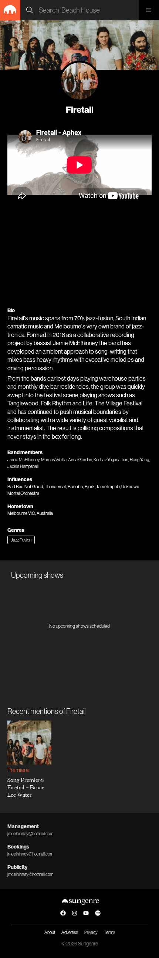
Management (23, 826)
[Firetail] (79, 81)
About (49, 932)
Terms (109, 932)
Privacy (91, 932)
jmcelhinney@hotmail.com (30, 833)
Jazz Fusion (21, 540)
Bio (11, 310)
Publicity (17, 867)
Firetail (80, 109)
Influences (19, 479)
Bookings (18, 846)
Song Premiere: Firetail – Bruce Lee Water (25, 787)
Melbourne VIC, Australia (30, 513)
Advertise (69, 932)
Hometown (20, 506)
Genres (15, 530)
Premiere (18, 769)
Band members (25, 452)
